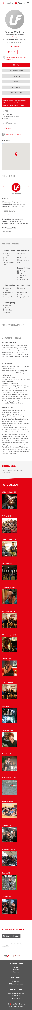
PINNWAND (16, 76)
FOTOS (16, 82)
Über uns (16, 972)
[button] (4, 187)
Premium (17, 981)
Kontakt (13, 52)
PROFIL (16, 65)
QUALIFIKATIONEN (16, 70)
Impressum (16, 998)
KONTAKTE (16, 87)
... (22, 52)
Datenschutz (16, 996)
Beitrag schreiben (12, 936)
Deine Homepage (17, 984)
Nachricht (16, 47)
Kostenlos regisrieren (16, 105)
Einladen (16, 967)
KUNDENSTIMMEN (16, 93)
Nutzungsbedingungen (16, 993)
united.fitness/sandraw (13, 134)
